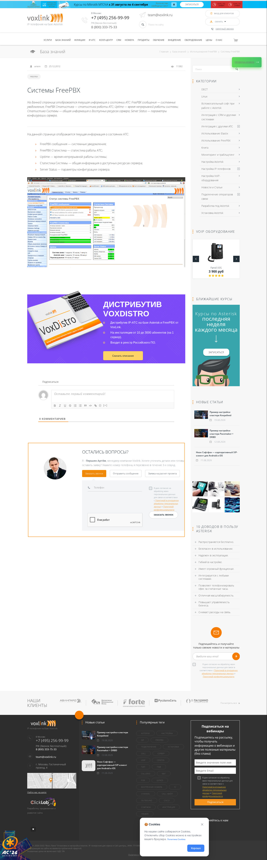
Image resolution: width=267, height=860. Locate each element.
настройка (167, 733)
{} (100, 405)
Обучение (158, 40)
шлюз (160, 780)
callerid (145, 773)
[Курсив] (59, 405)
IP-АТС (92, 40)
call (143, 753)
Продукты (143, 40)
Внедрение (174, 40)
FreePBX (34, 76)
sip (142, 740)
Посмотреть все (229, 703)
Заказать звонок (94, 473)
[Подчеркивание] (65, 405)
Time (159, 766)
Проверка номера (244, 62)
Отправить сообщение (125, 473)
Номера (129, 40)
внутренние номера (151, 787)
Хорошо (196, 848)
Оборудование (193, 40)
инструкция (168, 807)
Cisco (166, 800)
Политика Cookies (176, 839)
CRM (118, 40)
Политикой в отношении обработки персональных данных (166, 503)
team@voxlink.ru (160, 15)
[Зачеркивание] (70, 405)
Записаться (192, 4)
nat (164, 773)
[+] (105, 405)
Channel (145, 793)
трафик (145, 813)
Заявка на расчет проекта (162, 473)
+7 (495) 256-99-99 (110, 17)
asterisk (145, 733)
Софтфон (146, 807)
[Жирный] (54, 405)
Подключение (148, 746)
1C (175, 787)
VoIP (143, 760)
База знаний (63, 40)
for (143, 780)
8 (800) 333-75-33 (104, 27)
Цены (209, 40)
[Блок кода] (90, 405)
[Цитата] (85, 405)
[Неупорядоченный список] (80, 405)
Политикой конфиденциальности (218, 676)
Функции (79, 40)
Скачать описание (123, 355)
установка (173, 746)
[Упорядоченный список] (75, 405)
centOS (160, 760)
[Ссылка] (95, 405)
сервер (160, 753)
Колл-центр (106, 40)
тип (143, 766)
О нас (219, 40)
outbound (146, 800)
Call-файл (167, 793)
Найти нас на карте (36, 792)
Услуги (48, 40)
